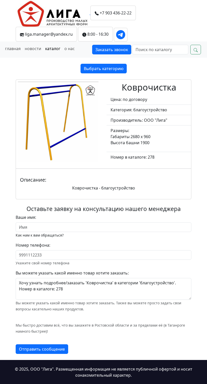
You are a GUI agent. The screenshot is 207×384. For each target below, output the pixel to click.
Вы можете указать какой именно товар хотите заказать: (72, 273)
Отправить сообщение (42, 349)
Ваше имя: (26, 217)
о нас (69, 48)
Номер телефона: (33, 245)
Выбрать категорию (103, 68)
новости (33, 48)
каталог (52, 48)
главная (13, 48)
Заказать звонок (111, 49)
